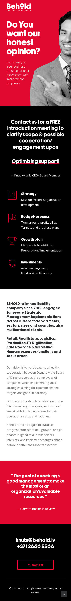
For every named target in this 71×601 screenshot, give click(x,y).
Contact (37, 565)
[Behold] (19, 7)
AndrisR (35, 592)
